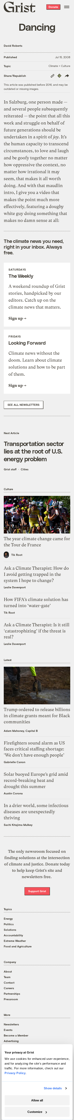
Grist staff (10, 469)
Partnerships (12, 993)
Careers (9, 988)
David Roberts (13, 45)
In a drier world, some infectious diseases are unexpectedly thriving (36, 811)
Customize (34, 1111)
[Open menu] (66, 7)
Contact (9, 982)
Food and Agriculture (18, 946)
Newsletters (11, 1024)
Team (7, 977)
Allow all (37, 1100)
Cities (24, 469)
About (8, 971)
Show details (53, 1088)
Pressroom (11, 999)
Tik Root (16, 554)
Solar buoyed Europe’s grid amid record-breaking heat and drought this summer (36, 780)
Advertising (11, 1041)
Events (8, 1030)
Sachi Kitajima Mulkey (18, 824)
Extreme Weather (15, 940)
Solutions (10, 929)
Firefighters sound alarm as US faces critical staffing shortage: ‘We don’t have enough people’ (34, 749)
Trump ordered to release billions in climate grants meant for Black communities (37, 715)
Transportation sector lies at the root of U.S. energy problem (34, 451)
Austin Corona (13, 793)
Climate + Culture (59, 66)
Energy (8, 918)
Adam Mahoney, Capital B (21, 730)
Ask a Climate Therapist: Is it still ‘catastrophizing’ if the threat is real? (36, 631)
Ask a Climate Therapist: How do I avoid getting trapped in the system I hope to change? (36, 574)
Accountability (13, 935)
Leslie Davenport (15, 587)
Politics (9, 924)
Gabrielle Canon (14, 762)
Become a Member (16, 1035)
